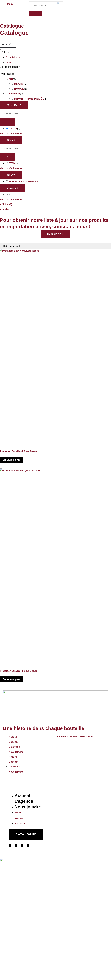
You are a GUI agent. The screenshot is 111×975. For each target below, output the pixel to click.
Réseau (14, 93)
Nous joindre (16, 752)
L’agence (14, 742)
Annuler (4, 209)
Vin (10, 79)
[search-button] (35, 13)
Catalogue (14, 747)
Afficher (6, 204)
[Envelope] (67, 744)
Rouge (19, 89)
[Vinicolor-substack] (64, 744)
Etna (12, 163)
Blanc (19, 84)
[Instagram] (61, 744)
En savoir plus (11, 459)
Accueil (13, 737)
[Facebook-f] (58, 744)
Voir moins (16, 133)
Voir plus (5, 133)
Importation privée (29, 99)
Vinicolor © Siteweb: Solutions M (75, 736)
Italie (12, 128)
